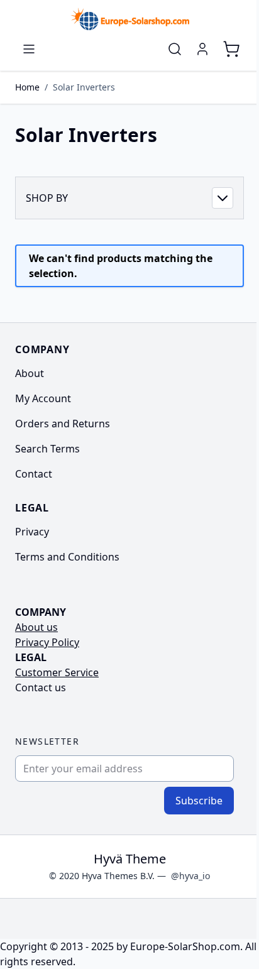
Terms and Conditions (67, 557)
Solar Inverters (84, 87)
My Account (43, 398)
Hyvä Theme (130, 858)
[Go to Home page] (129, 19)
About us (36, 627)
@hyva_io (190, 876)
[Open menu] (29, 49)
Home (27, 87)
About (29, 373)
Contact (33, 474)
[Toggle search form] (174, 49)
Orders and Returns (62, 423)
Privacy (32, 532)
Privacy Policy (47, 642)
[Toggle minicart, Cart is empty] (231, 49)
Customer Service (57, 672)
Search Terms (47, 449)
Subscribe (199, 801)
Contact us (40, 687)
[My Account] (202, 49)
